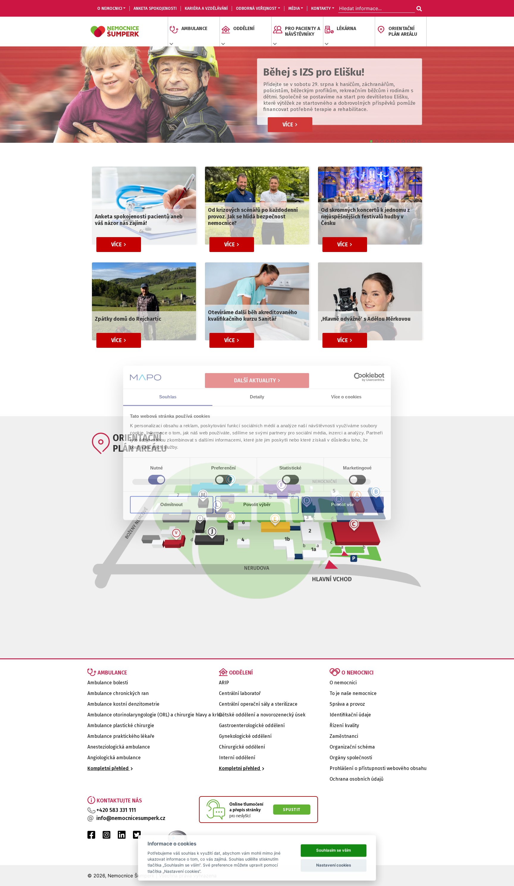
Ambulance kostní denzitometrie (123, 704)
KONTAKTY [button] (321, 8)
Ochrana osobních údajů (356, 779)
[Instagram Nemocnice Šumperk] (106, 836)
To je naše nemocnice (353, 693)
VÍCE (288, 124)
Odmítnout (171, 504)
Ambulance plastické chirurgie (120, 725)
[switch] (223, 480)
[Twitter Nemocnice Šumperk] (137, 836)
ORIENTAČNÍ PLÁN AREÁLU (402, 31)
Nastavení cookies (333, 864)
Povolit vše (342, 504)
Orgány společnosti (351, 757)
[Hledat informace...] (418, 9)
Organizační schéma (352, 747)
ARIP (224, 682)
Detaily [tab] (257, 396)
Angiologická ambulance (114, 757)
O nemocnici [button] (109, 8)
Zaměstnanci (344, 736)
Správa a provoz (347, 704)
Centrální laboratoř (240, 693)
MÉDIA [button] (294, 8)
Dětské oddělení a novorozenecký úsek (262, 715)
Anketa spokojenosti (155, 8)
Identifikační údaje (350, 715)
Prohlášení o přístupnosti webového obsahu (378, 768)
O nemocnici (343, 682)
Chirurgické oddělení (242, 747)
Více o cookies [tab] (346, 396)
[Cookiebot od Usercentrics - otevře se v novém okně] (358, 377)
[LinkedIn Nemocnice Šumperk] (122, 836)
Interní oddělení (237, 757)
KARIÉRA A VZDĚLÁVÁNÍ (206, 8)
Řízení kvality (344, 725)
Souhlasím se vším (333, 849)
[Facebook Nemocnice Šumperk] (91, 836)
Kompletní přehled (108, 768)
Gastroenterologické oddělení (252, 725)
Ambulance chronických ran (118, 693)
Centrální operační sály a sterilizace (258, 704)
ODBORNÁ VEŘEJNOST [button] (256, 8)
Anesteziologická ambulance (118, 747)
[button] (371, 141)
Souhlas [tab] (167, 396)
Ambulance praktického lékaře (120, 736)
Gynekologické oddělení (245, 736)
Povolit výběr (257, 504)
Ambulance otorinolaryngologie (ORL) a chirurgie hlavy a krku (154, 715)
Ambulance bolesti (107, 682)
